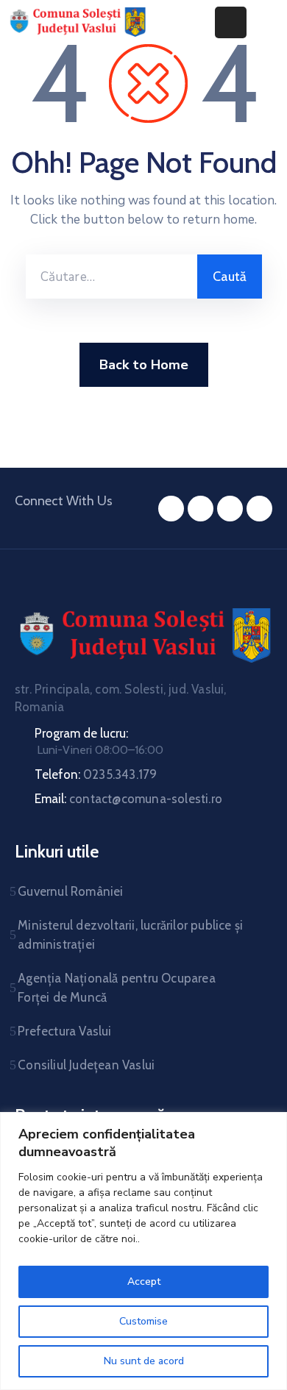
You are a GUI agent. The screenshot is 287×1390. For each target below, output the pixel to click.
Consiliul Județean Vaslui (86, 1065)
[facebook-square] (171, 508)
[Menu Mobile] (231, 22)
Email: (128, 798)
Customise (143, 1321)
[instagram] (230, 508)
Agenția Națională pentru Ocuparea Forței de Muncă (117, 988)
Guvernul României (70, 891)
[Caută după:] (111, 276)
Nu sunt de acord (144, 1361)
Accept (143, 1282)
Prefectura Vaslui (64, 1031)
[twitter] (200, 508)
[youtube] (259, 508)
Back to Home (143, 365)
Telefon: (96, 774)
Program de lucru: (81, 733)
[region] (143, 1251)
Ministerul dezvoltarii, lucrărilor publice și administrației (130, 935)
